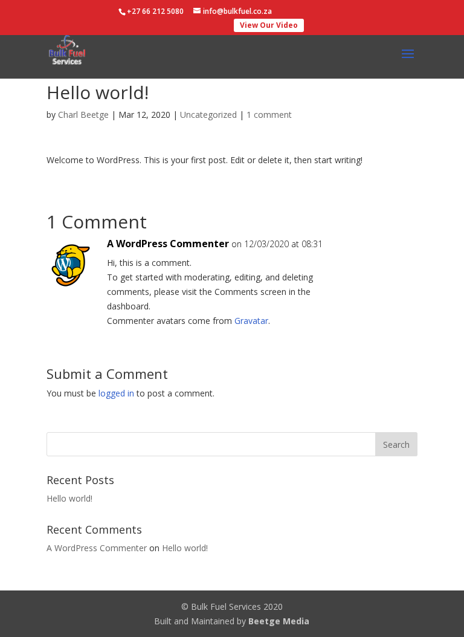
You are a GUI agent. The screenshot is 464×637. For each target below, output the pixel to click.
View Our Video (269, 25)
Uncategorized (208, 114)
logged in (116, 393)
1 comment (269, 114)
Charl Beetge (83, 114)
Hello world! (69, 498)
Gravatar (251, 320)
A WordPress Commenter (168, 243)
